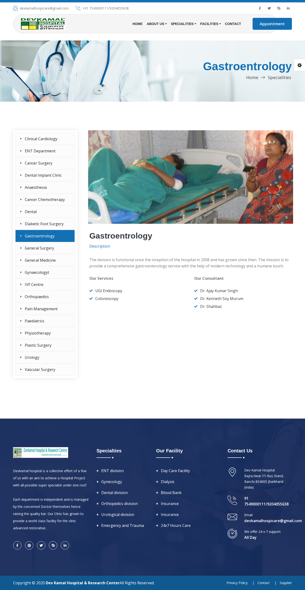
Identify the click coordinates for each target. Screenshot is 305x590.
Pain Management (41, 308)
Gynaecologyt (37, 272)
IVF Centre (34, 284)
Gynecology (111, 481)
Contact (233, 24)
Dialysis (167, 481)
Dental (31, 211)
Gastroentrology (40, 236)
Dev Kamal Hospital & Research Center (83, 582)
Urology (32, 357)
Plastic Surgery (38, 345)
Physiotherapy (38, 333)
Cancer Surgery (38, 163)
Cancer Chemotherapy (45, 199)
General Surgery (39, 248)
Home (137, 24)
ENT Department (40, 151)
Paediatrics (34, 321)
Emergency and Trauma (122, 525)
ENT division (112, 470)
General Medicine (40, 260)
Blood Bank (171, 492)
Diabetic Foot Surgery (44, 223)
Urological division (117, 514)
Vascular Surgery (40, 369)
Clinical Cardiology (41, 138)
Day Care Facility (175, 470)
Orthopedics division (119, 503)
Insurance (170, 503)
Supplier (286, 582)
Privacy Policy (237, 582)
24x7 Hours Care (176, 525)
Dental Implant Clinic (43, 175)
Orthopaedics (37, 296)
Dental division (114, 492)
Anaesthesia (36, 187)
